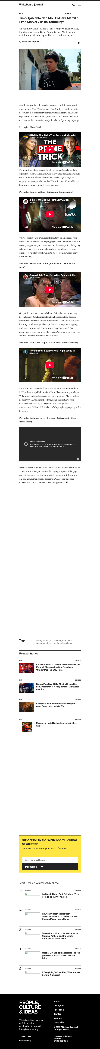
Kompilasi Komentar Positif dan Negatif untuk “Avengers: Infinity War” (55, 705)
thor (49, 643)
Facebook (59, 1010)
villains (68, 643)
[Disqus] (50, 527)
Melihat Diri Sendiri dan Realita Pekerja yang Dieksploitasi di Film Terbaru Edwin (61, 955)
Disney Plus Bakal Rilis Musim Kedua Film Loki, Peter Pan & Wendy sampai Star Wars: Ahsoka (57, 687)
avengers (40, 640)
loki (47, 640)
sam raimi (67, 640)
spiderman (41, 643)
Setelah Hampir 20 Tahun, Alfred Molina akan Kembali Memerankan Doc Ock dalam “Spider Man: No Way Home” (58, 667)
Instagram (59, 1005)
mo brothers (55, 640)
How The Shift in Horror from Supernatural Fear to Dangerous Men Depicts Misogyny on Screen (60, 916)
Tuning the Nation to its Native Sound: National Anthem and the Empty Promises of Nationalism (60, 936)
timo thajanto (58, 643)
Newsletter (59, 1022)
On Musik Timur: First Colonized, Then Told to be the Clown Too (60, 895)
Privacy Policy (25, 1040)
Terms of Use (25, 1036)
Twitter (57, 1014)
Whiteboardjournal (31, 41)
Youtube (58, 1018)
